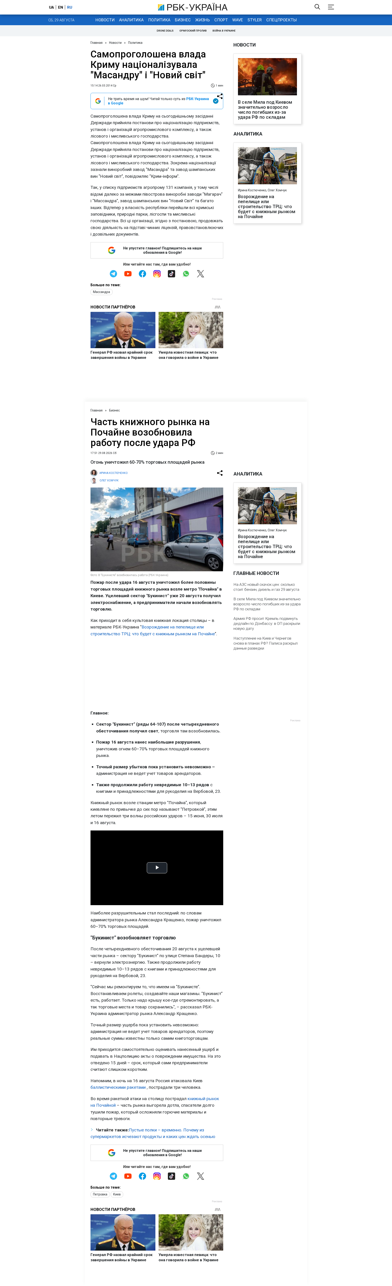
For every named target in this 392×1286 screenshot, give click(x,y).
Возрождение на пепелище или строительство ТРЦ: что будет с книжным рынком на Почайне (266, 206)
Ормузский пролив (193, 30)
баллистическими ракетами (118, 1087)
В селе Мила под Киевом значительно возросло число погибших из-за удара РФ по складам (265, 110)
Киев (117, 1194)
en (60, 7)
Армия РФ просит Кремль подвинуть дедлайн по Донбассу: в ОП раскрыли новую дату (266, 623)
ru (69, 7)
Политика (159, 19)
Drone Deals (165, 30)
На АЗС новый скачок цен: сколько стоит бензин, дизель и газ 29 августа (266, 587)
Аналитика (131, 19)
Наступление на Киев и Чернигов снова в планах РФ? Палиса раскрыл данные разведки (265, 643)
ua (51, 7)
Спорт (221, 19)
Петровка (100, 1194)
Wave (237, 19)
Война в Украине (224, 30)
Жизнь (202, 19)
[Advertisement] (157, 673)
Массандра (101, 292)
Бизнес (183, 19)
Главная (97, 42)
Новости (105, 19)
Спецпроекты (281, 19)
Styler (254, 19)
